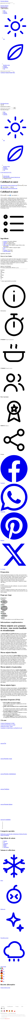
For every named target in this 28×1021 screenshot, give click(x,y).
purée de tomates (6, 251)
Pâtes (14, 72)
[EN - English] (4, 1011)
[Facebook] (1, 1008)
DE (6, 172)
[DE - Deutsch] (7, 1011)
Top (4, 68)
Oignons (5, 841)
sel (3, 248)
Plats (4, 10)
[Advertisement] (14, 88)
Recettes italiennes (4, 1)
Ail (4, 842)
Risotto (10, 72)
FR (4, 172)
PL (10, 172)
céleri (4, 243)
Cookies (17, 1006)
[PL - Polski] (14, 1011)
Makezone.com (7, 1018)
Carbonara (3, 72)
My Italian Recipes (5, 103)
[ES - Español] (9, 1011)
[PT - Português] (12, 1011)
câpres (4, 247)
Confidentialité (10, 1006)
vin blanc (5, 250)
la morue (5, 241)
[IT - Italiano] (1, 1011)
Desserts (5, 66)
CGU (22, 1006)
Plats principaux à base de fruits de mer (9, 185)
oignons (5, 242)
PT (9, 172)
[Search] (13, 71)
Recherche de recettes (4, 7)
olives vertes (6, 245)
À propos (2, 1006)
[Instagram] (4, 1008)
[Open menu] (3, 105)
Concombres (6, 847)
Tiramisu (7, 72)
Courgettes (5, 843)
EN (2, 172)
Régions (5, 12)
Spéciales (5, 13)
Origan (4, 846)
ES (7, 172)
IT (1, 172)
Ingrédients (5, 67)
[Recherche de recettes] (1, 105)
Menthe (5, 844)
